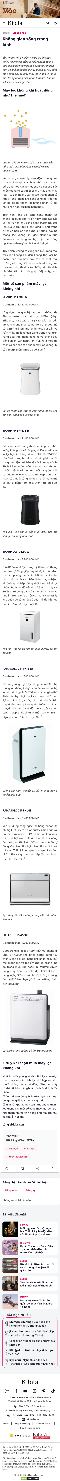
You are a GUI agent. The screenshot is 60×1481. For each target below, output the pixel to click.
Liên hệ (6, 1423)
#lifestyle (13, 1148)
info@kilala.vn (32, 1419)
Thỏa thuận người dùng (30, 1428)
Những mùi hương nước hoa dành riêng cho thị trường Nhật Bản (29, 1323)
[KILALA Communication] (41, 1436)
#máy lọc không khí (18, 1156)
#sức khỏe (29, 1148)
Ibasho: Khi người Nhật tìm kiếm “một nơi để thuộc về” (36, 1284)
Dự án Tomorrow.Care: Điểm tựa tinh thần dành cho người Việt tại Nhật (37, 1249)
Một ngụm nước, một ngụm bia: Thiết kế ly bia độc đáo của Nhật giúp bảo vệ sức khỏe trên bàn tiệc (36, 1231)
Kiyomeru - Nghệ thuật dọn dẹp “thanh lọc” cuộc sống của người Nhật (32, 1362)
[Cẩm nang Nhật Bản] (30, 1382)
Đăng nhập (11, 1190)
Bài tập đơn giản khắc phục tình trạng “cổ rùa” (31, 1352)
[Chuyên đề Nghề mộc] (30, 9)
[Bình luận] (7, 1169)
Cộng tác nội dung (22, 1423)
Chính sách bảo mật (43, 1423)
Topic (6, 32)
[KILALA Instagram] (34, 1391)
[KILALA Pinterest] (44, 1391)
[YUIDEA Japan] (20, 1436)
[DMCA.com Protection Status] (30, 1478)
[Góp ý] (53, 1169)
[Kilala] (15, 23)
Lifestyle (19, 32)
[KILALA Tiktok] (53, 1391)
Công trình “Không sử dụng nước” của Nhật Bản (32, 1342)
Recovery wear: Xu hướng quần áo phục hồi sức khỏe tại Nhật (36, 1303)
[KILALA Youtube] (25, 1391)
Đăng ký (31, 1190)
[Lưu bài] (22, 1169)
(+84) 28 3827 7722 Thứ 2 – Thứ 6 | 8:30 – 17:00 (32, 1415)
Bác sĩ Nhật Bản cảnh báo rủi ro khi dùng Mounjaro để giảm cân (37, 1267)
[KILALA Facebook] (7, 1391)
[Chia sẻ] (38, 1169)
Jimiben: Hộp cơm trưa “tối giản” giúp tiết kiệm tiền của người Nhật (31, 1333)
